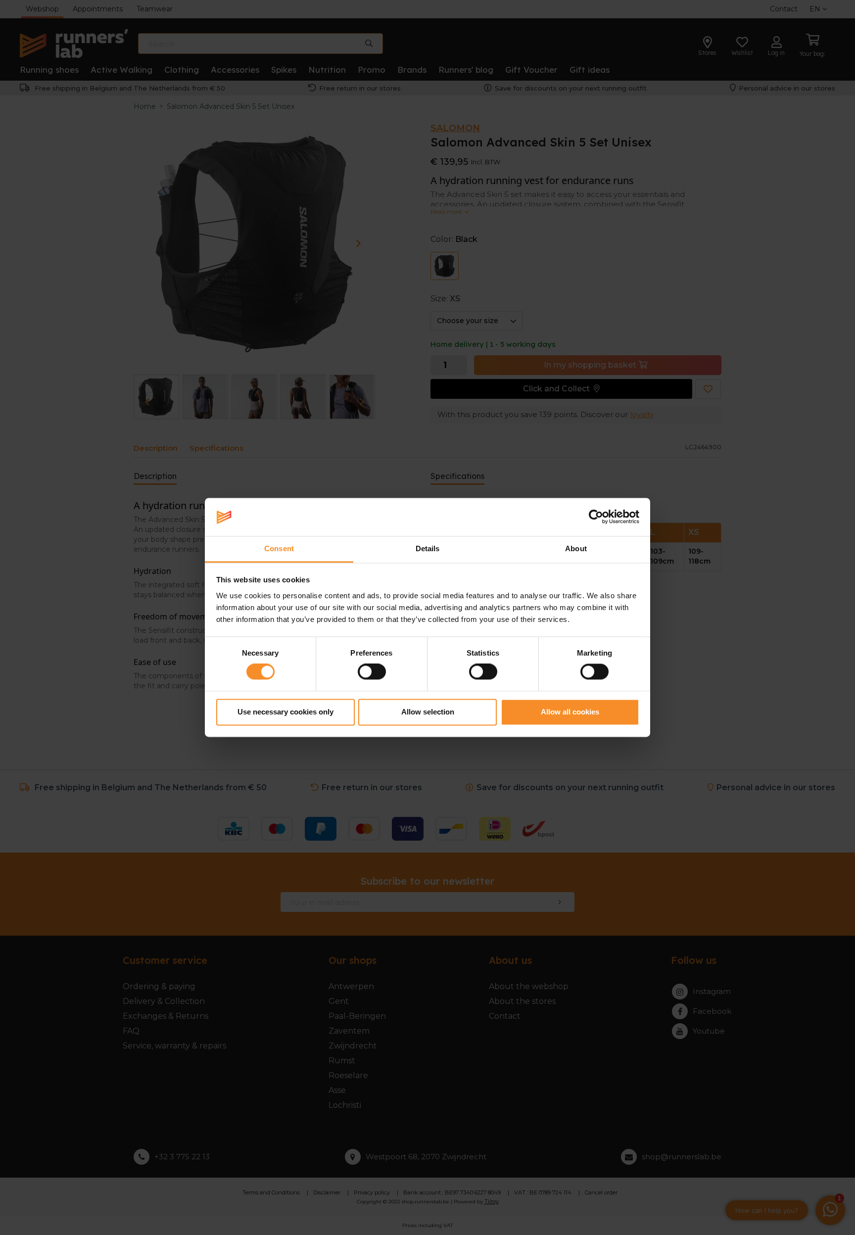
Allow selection (427, 712)
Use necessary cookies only (285, 712)
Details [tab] (428, 548)
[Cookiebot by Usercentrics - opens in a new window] (596, 517)
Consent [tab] (279, 548)
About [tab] (576, 548)
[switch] (372, 672)
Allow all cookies (570, 712)
